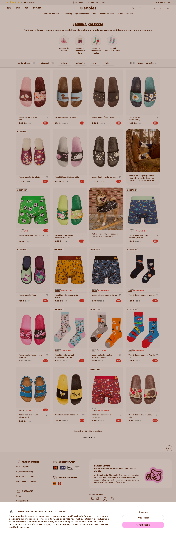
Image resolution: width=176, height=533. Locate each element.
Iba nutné (143, 512)
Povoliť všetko (143, 525)
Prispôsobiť (143, 518)
